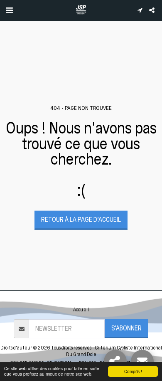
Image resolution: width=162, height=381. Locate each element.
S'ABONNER (126, 328)
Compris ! (133, 371)
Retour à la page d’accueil (81, 219)
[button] (9, 10)
